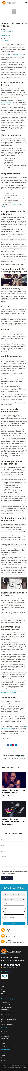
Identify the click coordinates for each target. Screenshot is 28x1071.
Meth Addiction (5, 1014)
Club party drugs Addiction (8, 1024)
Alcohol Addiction (5, 1009)
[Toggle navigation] (22, 2)
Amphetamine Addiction (7, 1012)
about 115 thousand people (14, 54)
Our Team (3, 993)
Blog (2, 989)
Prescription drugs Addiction (8, 1019)
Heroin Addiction (5, 40)
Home (2, 986)
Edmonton (4, 1058)
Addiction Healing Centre (7, 31)
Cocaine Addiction (5, 1017)
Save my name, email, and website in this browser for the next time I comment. (14, 872)
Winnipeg (3, 1060)
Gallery (3, 991)
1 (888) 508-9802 (11, 966)
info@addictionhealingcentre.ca (11, 957)
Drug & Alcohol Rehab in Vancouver (16, 1065)
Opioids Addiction (5, 1021)
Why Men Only (5, 1038)
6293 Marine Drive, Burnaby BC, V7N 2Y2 (13, 960)
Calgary (3, 1055)
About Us (3, 988)
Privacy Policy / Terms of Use (8, 1046)
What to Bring (4, 1031)
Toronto (3, 1053)
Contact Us (4, 995)
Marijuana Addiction (6, 1004)
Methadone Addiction (6, 1007)
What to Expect (5, 1033)
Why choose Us (5, 1036)
